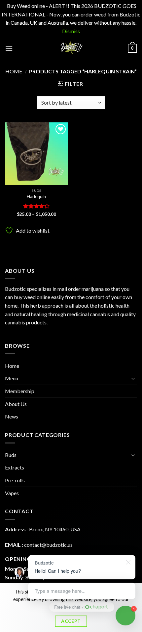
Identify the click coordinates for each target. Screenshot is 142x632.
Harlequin (36, 196)
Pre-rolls (15, 480)
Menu (11, 378)
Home (13, 71)
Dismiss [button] (71, 31)
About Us (16, 404)
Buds (11, 455)
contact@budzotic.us (48, 545)
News (11, 416)
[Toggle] (133, 378)
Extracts (14, 467)
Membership (19, 391)
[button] (9, 48)
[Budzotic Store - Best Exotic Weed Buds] (71, 48)
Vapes (12, 493)
